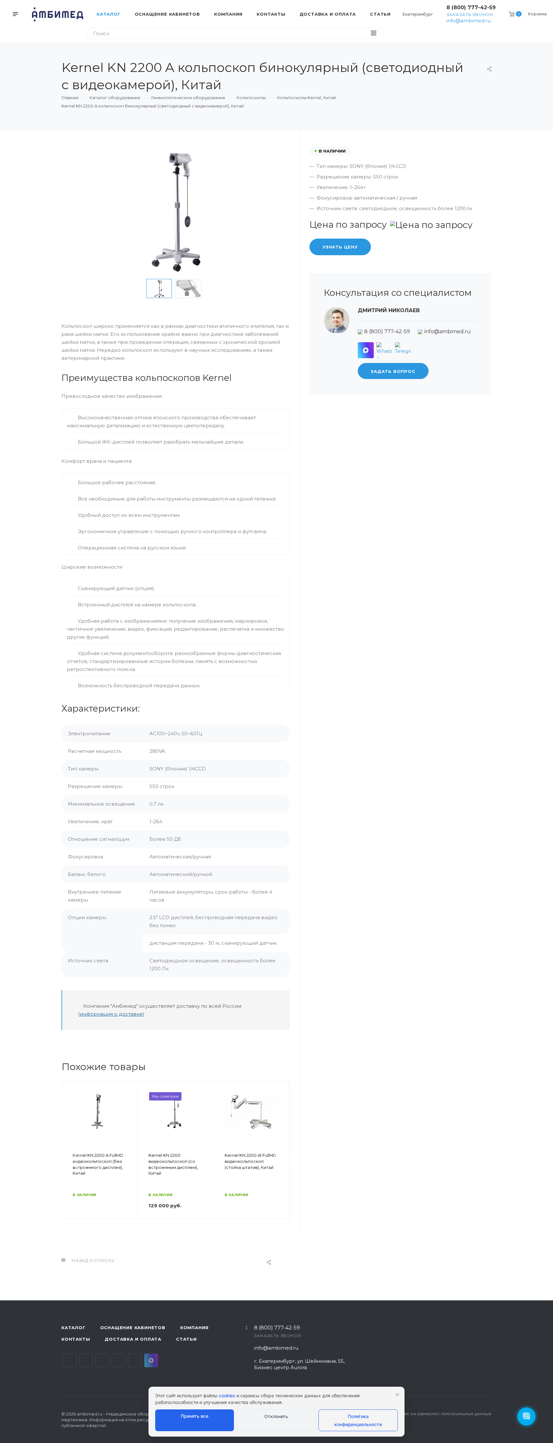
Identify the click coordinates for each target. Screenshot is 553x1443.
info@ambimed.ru (468, 21)
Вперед (282, 1159)
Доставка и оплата (133, 1339)
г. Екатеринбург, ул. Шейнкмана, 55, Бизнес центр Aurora (299, 1364)
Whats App (135, 1360)
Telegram (86, 1360)
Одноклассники (118, 1360)
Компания (194, 1327)
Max (151, 1360)
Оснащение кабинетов (132, 1327)
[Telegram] (403, 350)
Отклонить (276, 1416)
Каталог (73, 1327)
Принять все (194, 1416)
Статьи (186, 1339)
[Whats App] (384, 350)
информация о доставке (111, 1014)
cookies (227, 1395)
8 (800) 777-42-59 (471, 7)
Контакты (75, 1339)
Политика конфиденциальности (358, 1420)
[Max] (366, 350)
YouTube (102, 1360)
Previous (136, 288)
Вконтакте (69, 1360)
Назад (69, 1159)
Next (215, 288)
